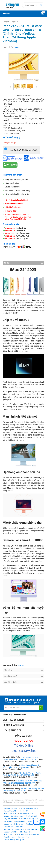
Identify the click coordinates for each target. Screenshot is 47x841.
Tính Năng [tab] (8, 670)
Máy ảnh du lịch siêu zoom (13, 824)
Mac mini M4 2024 (10, 832)
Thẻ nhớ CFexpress (10, 808)
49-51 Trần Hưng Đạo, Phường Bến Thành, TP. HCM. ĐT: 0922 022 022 (21, 758)
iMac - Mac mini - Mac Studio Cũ (28, 834)
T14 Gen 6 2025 (31, 816)
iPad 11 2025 (8, 834)
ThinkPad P (8, 821)
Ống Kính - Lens (9, 837)
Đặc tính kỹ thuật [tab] (10, 682)
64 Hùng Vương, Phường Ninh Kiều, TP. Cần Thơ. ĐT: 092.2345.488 (22, 766)
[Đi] (41, 707)
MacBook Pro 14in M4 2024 (14, 827)
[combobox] (33, 5)
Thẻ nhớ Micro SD (10, 811)
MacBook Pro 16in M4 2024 (14, 829)
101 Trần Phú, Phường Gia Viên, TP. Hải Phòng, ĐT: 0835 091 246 (23, 790)
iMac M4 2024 (32, 829)
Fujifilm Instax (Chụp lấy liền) (14, 840)
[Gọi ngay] (42, 814)
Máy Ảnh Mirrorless (10, 819)
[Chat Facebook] (42, 822)
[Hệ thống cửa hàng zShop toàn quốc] (42, 829)
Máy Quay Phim (23, 837)
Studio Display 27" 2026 (29, 808)
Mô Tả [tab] (6, 263)
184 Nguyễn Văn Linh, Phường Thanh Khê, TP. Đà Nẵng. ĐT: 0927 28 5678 (22, 774)
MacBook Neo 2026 (26, 814)
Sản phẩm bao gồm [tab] (11, 676)
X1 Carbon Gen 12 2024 (29, 819)
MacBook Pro (20, 821)
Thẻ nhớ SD (24, 811)
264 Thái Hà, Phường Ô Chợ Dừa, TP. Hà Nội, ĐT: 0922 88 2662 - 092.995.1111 (22, 782)
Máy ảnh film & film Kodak (13, 816)
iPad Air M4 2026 (10, 814)
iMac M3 (21, 665)
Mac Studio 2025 (26, 832)
